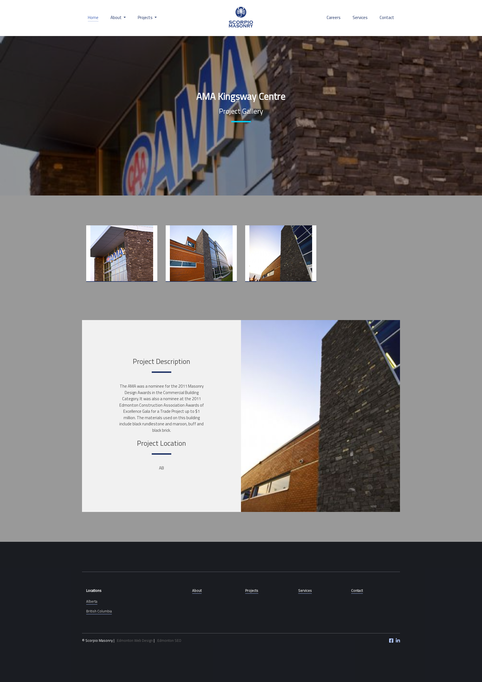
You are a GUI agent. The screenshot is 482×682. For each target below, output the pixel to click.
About (197, 590)
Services (360, 18)
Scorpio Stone (241, 18)
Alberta (91, 601)
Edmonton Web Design (135, 640)
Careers (334, 18)
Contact (387, 18)
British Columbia (99, 611)
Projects (251, 590)
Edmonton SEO (169, 640)
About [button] (116, 18)
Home (93, 18)
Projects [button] (145, 18)
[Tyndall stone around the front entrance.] (121, 253)
